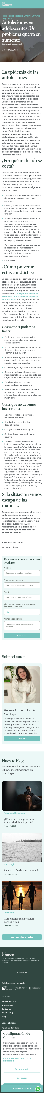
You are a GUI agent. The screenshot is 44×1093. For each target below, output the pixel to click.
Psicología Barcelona (10, 1028)
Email (6, 592)
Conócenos (6, 1009)
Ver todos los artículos (22, 937)
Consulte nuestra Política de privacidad (17, 1059)
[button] (40, 4)
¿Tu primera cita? (9, 1001)
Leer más (21, 738)
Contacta (22, 972)
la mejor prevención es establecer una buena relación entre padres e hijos (20, 296)
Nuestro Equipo (8, 1013)
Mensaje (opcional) (13, 619)
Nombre (7, 568)
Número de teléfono (13, 580)
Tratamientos (7, 1005)
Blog (4, 1017)
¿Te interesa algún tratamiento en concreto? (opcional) (19, 605)
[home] (7, 4)
